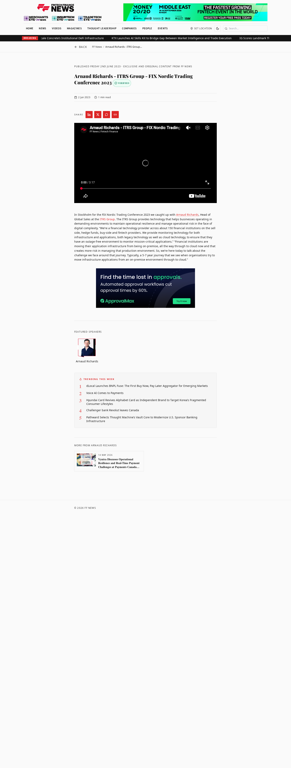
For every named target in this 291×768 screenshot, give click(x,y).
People (147, 28)
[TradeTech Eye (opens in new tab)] (90, 18)
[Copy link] (115, 114)
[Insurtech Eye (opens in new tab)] (63, 18)
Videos (56, 28)
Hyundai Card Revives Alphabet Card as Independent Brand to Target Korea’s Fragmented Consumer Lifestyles (146, 402)
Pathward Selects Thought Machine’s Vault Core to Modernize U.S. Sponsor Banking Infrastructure (141, 419)
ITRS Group (107, 219)
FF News (97, 46)
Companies (129, 28)
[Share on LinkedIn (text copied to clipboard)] (89, 114)
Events (163, 28)
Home (29, 28)
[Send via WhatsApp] (106, 114)
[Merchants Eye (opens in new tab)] (36, 18)
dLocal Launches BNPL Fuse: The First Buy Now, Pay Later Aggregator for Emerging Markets (147, 386)
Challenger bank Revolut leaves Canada (112, 410)
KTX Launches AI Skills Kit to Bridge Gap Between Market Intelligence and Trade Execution (161, 38)
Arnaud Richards (187, 214)
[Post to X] (97, 114)
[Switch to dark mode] (217, 28)
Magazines (74, 28)
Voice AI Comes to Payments (105, 393)
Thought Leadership (101, 28)
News (42, 28)
